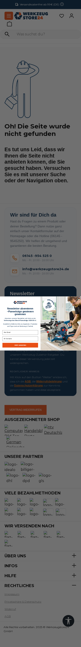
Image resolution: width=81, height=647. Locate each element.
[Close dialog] (79, 298)
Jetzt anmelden (20, 345)
